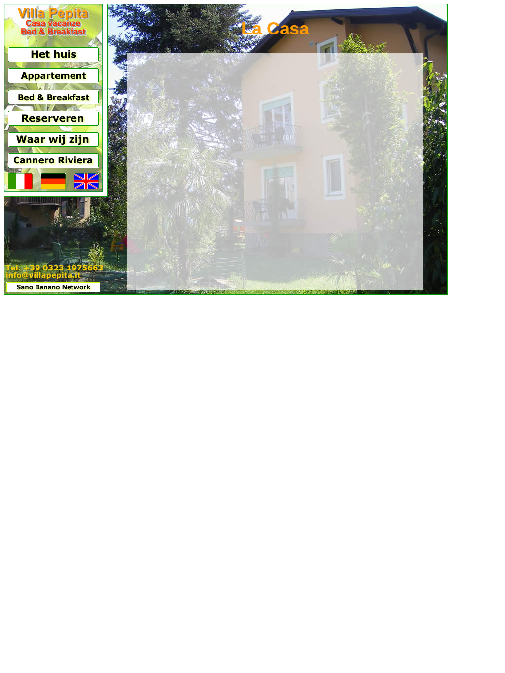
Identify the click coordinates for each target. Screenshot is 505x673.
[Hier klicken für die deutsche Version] (53, 186)
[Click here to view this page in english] (86, 186)
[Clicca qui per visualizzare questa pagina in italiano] (20, 186)
